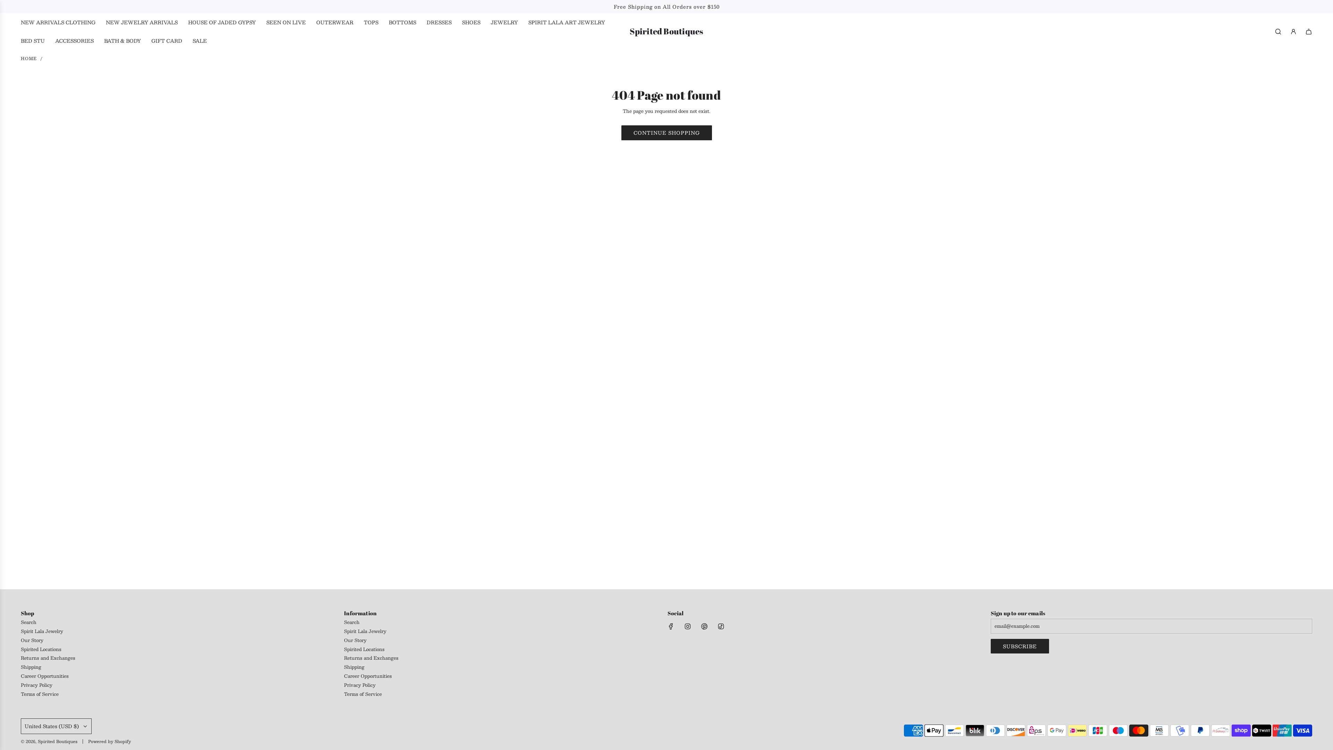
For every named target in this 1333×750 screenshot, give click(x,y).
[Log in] (1293, 31)
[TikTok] (721, 626)
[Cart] (1308, 31)
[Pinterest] (704, 626)
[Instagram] (687, 626)
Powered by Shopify (109, 741)
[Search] (1278, 31)
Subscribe (1020, 646)
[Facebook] (671, 626)
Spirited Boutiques (666, 31)
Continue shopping (667, 132)
